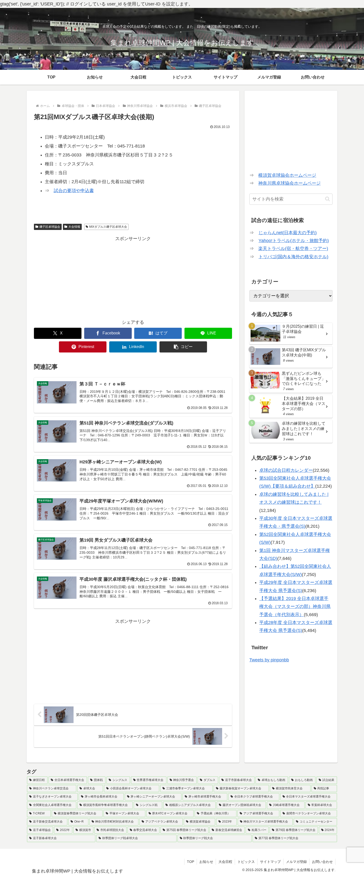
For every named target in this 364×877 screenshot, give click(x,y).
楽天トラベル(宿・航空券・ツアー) (293, 248)
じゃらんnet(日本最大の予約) (288, 232)
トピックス (246, 862)
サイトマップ (270, 862)
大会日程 (225, 862)
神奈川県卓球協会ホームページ (289, 183)
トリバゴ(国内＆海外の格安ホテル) (293, 256)
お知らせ (206, 862)
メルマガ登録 (296, 862)
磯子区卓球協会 (49, 226)
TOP (190, 862)
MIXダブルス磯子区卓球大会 (108, 226)
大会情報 (74, 226)
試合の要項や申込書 (74, 190)
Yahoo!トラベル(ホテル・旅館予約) (294, 240)
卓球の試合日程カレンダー (286, 470)
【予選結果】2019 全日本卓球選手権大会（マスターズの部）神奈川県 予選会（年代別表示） (295, 606)
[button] (183, 346)
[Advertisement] (133, 277)
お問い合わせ (322, 862)
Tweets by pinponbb (269, 659)
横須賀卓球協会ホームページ (287, 175)
